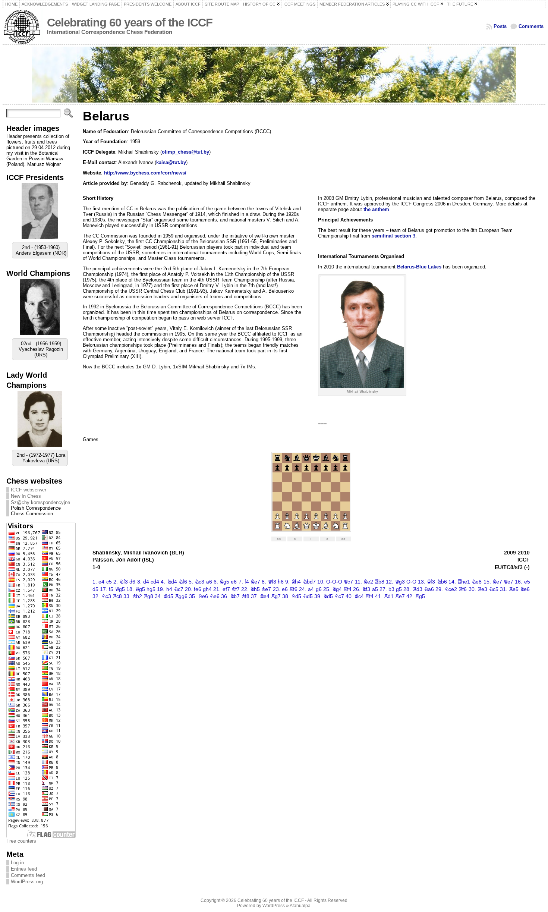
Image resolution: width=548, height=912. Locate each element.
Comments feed (28, 875)
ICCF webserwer (28, 490)
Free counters (21, 841)
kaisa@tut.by (171, 162)
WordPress (273, 905)
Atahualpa (300, 905)
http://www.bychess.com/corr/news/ (145, 173)
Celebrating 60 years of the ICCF (129, 22)
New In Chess (26, 496)
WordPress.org (27, 881)
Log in (17, 862)
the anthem (376, 209)
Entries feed (24, 869)
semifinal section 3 (393, 236)
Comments (531, 26)
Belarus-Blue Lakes (419, 267)
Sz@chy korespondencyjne (40, 502)
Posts (500, 26)
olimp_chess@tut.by (185, 152)
